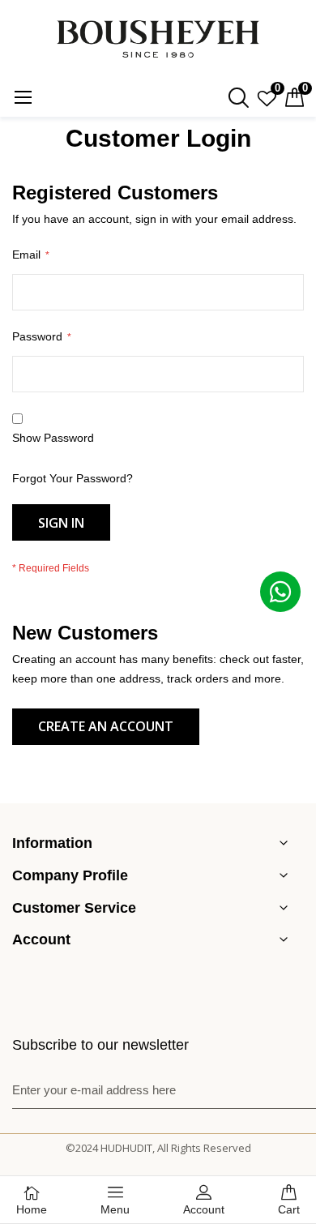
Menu (115, 1209)
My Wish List (275, 89)
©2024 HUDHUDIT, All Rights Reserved (158, 1148)
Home (31, 1209)
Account (203, 1209)
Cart (289, 1209)
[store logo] (158, 39)
